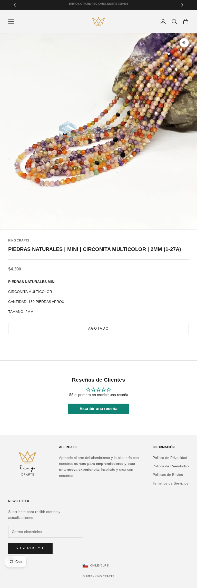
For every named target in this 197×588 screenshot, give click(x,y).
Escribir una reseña (98, 408)
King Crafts (18, 240)
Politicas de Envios (168, 474)
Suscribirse (30, 548)
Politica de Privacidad (170, 458)
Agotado (98, 328)
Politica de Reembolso (171, 466)
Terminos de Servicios (170, 483)
